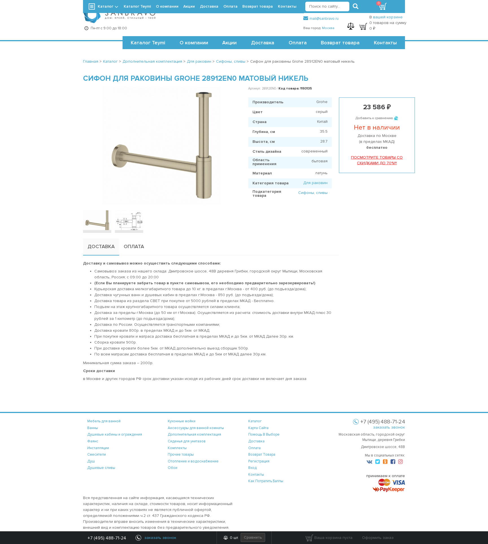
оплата (254, 448)
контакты (256, 474)
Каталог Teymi (148, 43)
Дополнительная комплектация (194, 434)
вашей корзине (388, 17)
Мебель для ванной (104, 421)
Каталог (105, 6)
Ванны (92, 428)
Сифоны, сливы (313, 192)
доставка (256, 441)
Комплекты (177, 448)
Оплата (298, 43)
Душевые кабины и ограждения (114, 434)
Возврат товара (340, 43)
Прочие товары (181, 454)
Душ (91, 461)
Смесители (96, 454)
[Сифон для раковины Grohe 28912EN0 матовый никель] (161, 145)
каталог (255, 421)
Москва (328, 28)
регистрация (258, 461)
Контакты (385, 43)
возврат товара (261, 454)
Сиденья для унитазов (187, 441)
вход (252, 468)
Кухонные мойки (181, 421)
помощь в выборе (264, 434)
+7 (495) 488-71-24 (107, 538)
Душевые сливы (101, 468)
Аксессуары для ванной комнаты (196, 428)
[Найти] (355, 6)
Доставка (262, 43)
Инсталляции (98, 448)
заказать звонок (389, 427)
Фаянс (92, 441)
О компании (194, 43)
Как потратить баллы (265, 481)
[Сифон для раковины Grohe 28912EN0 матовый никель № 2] (129, 220)
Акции (229, 43)
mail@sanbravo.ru (324, 18)
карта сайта (258, 428)
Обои (172, 468)
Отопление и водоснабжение (193, 461)
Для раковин (315, 182)
